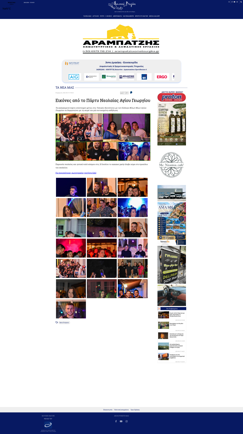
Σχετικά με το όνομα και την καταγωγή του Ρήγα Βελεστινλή (176, 335)
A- (124, 93)
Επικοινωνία (107, 410)
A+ (121, 93)
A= (127, 93)
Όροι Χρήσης (135, 410)
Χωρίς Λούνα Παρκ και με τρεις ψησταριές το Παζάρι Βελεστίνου (177, 314)
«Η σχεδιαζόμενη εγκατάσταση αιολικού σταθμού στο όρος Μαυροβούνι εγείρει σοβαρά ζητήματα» (176, 347)
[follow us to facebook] (232, 1)
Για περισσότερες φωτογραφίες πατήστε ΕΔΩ (76, 173)
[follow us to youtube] (234, 1)
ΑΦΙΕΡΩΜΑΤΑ (117, 16)
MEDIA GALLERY (154, 16)
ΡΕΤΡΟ (102, 16)
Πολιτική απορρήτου (121, 410)
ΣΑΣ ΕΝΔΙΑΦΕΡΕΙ (128, 16)
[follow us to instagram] (237, 1)
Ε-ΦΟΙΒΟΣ (109, 16)
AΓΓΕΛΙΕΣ (96, 16)
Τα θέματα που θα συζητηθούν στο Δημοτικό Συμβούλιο (177, 356)
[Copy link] (131, 92)
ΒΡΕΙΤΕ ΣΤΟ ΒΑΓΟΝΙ (141, 16)
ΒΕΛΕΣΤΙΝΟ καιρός (11, 7)
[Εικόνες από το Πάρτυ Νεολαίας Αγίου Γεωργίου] (71, 197)
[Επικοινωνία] (229, 1)
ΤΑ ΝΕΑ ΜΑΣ (87, 16)
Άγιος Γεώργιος (64, 322)
